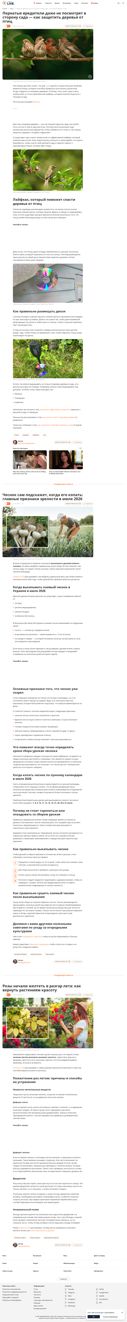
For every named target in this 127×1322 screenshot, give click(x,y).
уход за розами (35, 1238)
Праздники (98, 1271)
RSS (100, 1303)
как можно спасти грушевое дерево (59, 417)
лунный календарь (20, 954)
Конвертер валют (40, 1309)
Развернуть (63, 1279)
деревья (25, 435)
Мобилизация (69, 1263)
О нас (36, 1289)
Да (94, 1317)
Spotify (101, 1296)
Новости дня (7, 1271)
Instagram (71, 1299)
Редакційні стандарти (11, 1297)
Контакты (37, 1295)
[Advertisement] (47, 114)
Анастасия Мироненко (26, 443)
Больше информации (110, 1317)
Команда (37, 1303)
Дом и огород (99, 1256)
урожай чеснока (36, 954)
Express (36, 102)
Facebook (71, 1303)
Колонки (84, 3)
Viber (70, 1296)
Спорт (76, 3)
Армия (57, 3)
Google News (103, 1293)
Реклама (37, 1297)
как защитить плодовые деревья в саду (55, 425)
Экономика (67, 3)
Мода (96, 1263)
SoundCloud (103, 1299)
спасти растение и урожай (42, 1230)
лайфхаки (36, 435)
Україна (38, 3)
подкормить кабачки (31, 936)
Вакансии (37, 1292)
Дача (11, 8)
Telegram (71, 1293)
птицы (16, 435)
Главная (5, 8)
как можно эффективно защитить (55, 409)
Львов (35, 1263)
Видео (95, 3)
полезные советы (20, 1238)
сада (48, 86)
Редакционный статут (11, 1295)
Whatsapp (71, 1306)
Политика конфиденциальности (15, 1292)
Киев (4, 1263)
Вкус (65, 1256)
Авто (4, 1256)
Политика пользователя (11, 1289)
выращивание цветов (51, 1238)
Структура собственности (43, 1300)
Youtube (71, 1289)
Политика (67, 1271)
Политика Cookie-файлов (12, 1300)
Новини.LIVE (18, 576)
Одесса (35, 1271)
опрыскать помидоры (39, 944)
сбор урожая (50, 954)
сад (44, 435)
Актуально (37, 1256)
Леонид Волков (24, 963)
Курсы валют (38, 1306)
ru (118, 3)
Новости (48, 3)
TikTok (101, 1289)
